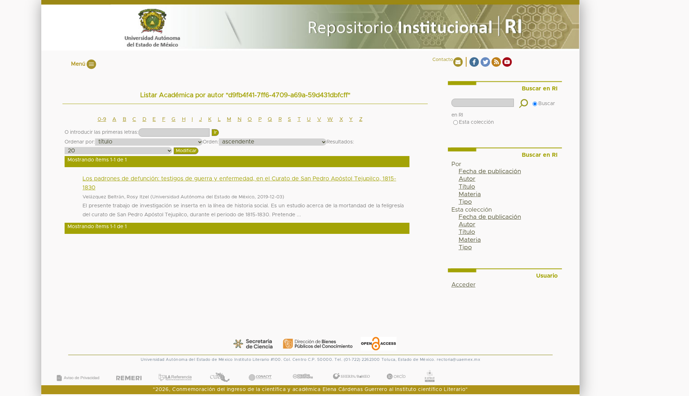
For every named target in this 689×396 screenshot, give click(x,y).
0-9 (102, 119)
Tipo (465, 202)
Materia (470, 194)
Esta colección (476, 122)
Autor (467, 179)
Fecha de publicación (490, 171)
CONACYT (260, 370)
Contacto (442, 59)
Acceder (463, 285)
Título (467, 187)
